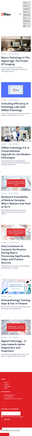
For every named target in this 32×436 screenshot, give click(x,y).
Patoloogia (26, 8)
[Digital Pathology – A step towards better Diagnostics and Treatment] (16, 327)
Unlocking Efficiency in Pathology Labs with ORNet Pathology (14, 107)
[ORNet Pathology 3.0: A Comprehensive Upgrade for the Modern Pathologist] (16, 133)
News (10, 296)
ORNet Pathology (14, 54)
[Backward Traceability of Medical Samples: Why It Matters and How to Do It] (16, 183)
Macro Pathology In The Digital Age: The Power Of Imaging (15, 61)
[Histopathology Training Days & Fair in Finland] (16, 286)
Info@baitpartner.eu (9, 395)
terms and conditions (17, 416)
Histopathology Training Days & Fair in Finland (15, 301)
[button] (20, 14)
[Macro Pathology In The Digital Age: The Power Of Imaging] (16, 43)
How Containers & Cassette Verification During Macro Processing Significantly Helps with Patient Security (15, 254)
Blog (24, 18)
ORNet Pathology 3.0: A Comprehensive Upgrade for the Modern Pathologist (16, 152)
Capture (25, 11)
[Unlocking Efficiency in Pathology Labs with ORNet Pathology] (16, 89)
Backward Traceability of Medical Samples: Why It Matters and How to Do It (15, 201)
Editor (6, 388)
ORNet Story (26, 21)
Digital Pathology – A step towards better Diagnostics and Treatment (13, 345)
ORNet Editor (26, 15)
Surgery (25, 5)
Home (24, 2)
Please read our (12, 416)
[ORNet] (6, 14)
